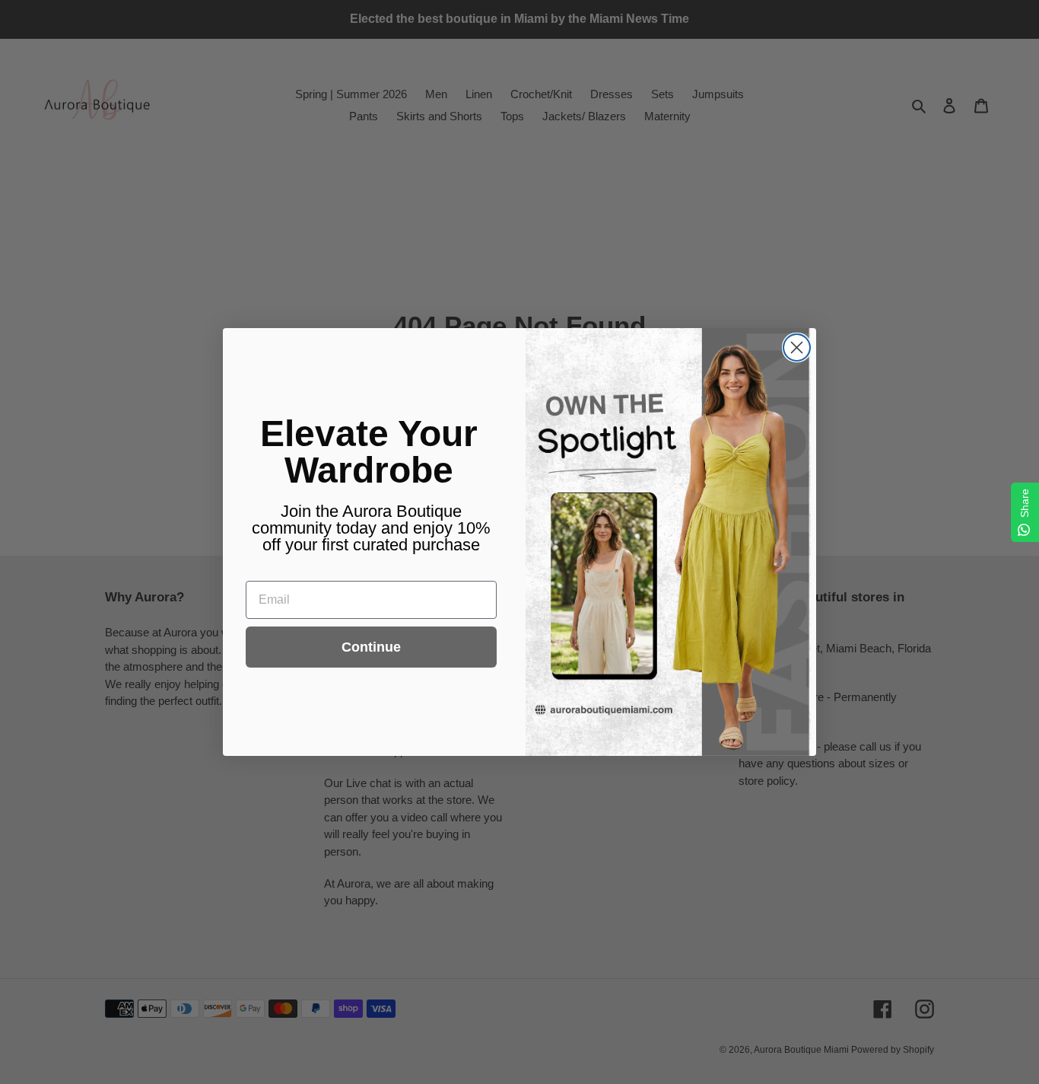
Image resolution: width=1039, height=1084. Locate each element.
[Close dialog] (796, 347)
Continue (371, 647)
